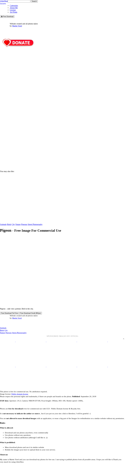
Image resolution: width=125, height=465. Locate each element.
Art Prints (13, 12)
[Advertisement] (62, 148)
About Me (14, 8)
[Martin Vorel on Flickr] (20, 323)
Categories (14, 6)
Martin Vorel (17, 26)
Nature (18, 224)
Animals (3, 224)
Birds (9, 224)
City (13, 224)
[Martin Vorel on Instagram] (13, 323)
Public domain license (19, 394)
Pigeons (24, 224)
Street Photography (35, 224)
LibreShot (4, 2)
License (13, 10)
